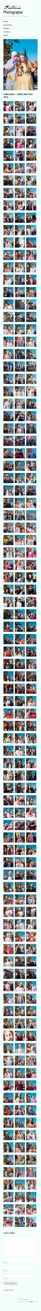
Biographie (6, 28)
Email (5, 1271)
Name (5, 1263)
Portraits (5, 21)
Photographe (13, 12)
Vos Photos (6, 32)
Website (5, 1278)
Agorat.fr (28, 1301)
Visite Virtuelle (7, 25)
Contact (5, 35)
